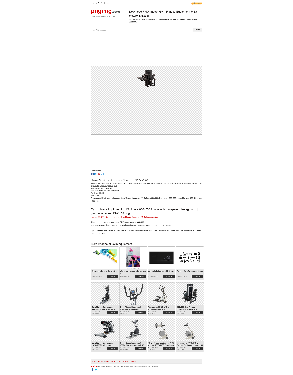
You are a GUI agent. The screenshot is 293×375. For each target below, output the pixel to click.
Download (112, 276)
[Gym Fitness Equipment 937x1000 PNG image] (133, 294)
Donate (113, 361)
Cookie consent (123, 361)
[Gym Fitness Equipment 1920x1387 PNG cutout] (104, 329)
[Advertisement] (146, 50)
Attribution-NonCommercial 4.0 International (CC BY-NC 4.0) (123, 180)
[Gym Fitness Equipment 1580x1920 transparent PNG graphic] (133, 330)
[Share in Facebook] (92, 174)
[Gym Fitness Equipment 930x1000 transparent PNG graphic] (105, 294)
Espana (107, 3)
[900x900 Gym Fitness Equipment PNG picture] (190, 294)
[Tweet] (102, 174)
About (94, 361)
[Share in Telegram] (95, 174)
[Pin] (99, 174)
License (100, 361)
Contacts (133, 361)
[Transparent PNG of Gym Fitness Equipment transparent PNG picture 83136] (161, 294)
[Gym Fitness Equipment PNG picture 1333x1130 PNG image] (161, 329)
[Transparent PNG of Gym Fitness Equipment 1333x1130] (189, 329)
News (107, 361)
